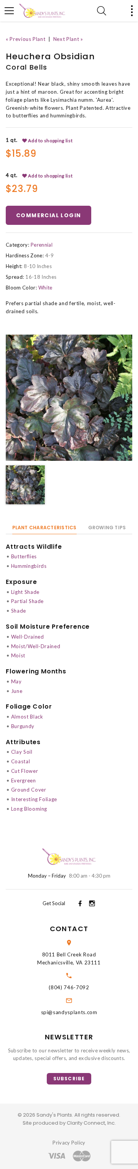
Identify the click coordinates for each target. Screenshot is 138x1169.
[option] (69, 398)
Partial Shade (27, 601)
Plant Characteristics (44, 527)
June (17, 691)
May (16, 681)
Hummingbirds (29, 566)
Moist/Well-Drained (36, 646)
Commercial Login (48, 215)
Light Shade (25, 592)
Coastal (20, 761)
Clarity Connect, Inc (91, 1123)
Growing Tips (107, 527)
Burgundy (22, 726)
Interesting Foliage (34, 799)
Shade (18, 611)
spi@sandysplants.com (69, 1012)
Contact (69, 928)
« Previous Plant (25, 39)
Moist (18, 655)
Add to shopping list (50, 140)
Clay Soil (22, 752)
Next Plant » (68, 39)
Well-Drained (27, 637)
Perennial (42, 245)
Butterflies (24, 556)
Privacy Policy (69, 1143)
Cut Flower (24, 771)
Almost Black (27, 717)
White (45, 288)
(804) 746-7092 (69, 987)
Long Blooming (29, 809)
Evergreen (23, 780)
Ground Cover (28, 790)
